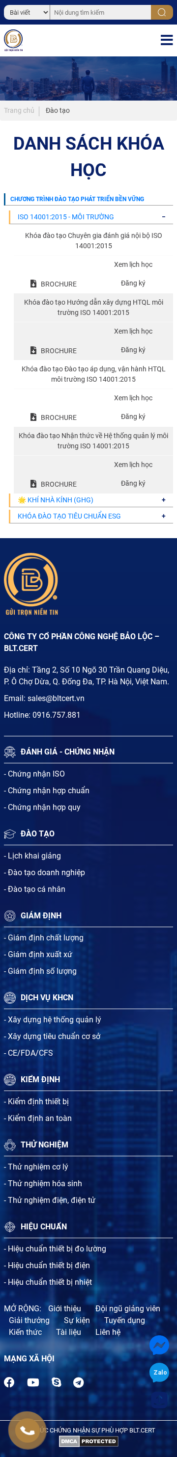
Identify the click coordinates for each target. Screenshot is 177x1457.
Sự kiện (77, 1320)
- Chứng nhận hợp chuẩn (46, 790)
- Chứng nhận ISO (34, 774)
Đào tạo (58, 110)
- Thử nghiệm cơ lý (36, 1166)
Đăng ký (133, 283)
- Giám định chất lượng (44, 937)
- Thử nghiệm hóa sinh (43, 1183)
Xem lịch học (133, 264)
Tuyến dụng (124, 1320)
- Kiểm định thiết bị (36, 1101)
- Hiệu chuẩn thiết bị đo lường (55, 1248)
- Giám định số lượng (40, 971)
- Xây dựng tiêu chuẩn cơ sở (52, 1036)
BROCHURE (59, 284)
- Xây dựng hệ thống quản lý (52, 1019)
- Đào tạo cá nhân (34, 889)
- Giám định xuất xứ (38, 954)
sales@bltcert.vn (56, 698)
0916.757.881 (56, 715)
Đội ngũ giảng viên (127, 1308)
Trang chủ (19, 110)
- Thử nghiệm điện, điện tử (49, 1200)
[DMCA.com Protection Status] (88, 1440)
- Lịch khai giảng (32, 855)
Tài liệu (68, 1332)
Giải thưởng (29, 1320)
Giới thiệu (64, 1308)
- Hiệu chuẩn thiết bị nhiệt (48, 1282)
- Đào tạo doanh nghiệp (44, 872)
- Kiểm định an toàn (38, 1118)
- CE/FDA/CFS (28, 1053)
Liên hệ (107, 1332)
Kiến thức (25, 1332)
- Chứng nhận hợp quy (42, 807)
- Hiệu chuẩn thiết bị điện (47, 1265)
